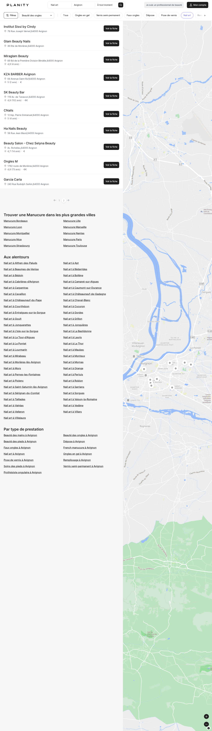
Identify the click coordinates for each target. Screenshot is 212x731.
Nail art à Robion (73, 380)
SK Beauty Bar (14, 92)
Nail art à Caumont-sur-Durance (82, 287)
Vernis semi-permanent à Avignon (83, 466)
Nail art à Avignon (14, 453)
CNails (8, 110)
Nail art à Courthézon (16, 306)
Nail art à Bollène (73, 275)
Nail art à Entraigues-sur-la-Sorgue (24, 312)
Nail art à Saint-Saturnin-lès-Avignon (25, 386)
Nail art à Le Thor (73, 343)
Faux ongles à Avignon (17, 447)
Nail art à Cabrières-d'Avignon (21, 281)
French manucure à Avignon (80, 447)
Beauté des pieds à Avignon (20, 441)
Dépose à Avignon (74, 441)
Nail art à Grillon (72, 318)
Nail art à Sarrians (73, 386)
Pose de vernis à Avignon (19, 460)
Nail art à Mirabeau (15, 355)
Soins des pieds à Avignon (19, 466)
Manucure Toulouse (75, 245)
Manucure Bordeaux (16, 220)
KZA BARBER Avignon (20, 74)
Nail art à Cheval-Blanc (76, 300)
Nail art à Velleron (14, 411)
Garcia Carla (13, 179)
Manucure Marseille (74, 227)
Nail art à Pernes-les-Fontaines (22, 374)
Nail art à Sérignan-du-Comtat (22, 393)
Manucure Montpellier (17, 233)
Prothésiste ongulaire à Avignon (23, 472)
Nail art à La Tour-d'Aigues (19, 337)
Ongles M (11, 161)
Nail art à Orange (73, 368)
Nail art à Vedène (73, 405)
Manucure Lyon (13, 227)
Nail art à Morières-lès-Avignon (22, 362)
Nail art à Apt (71, 263)
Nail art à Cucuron (74, 306)
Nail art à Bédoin (13, 275)
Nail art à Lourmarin (15, 349)
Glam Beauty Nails (17, 41)
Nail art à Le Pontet (15, 343)
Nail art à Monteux (74, 355)
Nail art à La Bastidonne (77, 331)
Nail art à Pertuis (73, 374)
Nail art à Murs (12, 368)
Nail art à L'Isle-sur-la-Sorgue (21, 331)
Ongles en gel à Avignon (77, 453)
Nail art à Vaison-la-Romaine (80, 399)
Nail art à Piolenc (14, 380)
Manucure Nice (13, 239)
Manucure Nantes (73, 233)
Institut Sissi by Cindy (20, 26)
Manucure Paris (72, 239)
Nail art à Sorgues (73, 393)
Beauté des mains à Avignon (20, 435)
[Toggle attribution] (208, 728)
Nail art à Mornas (73, 362)
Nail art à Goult (12, 318)
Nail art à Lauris (72, 337)
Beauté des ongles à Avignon (80, 435)
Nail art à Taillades (14, 399)
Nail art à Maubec (73, 349)
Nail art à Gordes (73, 312)
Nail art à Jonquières (75, 324)
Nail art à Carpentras (16, 287)
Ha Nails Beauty (15, 128)
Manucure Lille (72, 220)
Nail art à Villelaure (15, 417)
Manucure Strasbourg (17, 245)
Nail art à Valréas (14, 405)
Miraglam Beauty (16, 56)
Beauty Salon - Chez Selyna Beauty (29, 143)
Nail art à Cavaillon (15, 293)
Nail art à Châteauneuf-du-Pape (23, 300)
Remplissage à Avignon (77, 460)
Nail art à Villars (72, 411)
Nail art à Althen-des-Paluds (20, 263)
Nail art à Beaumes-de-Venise (21, 269)
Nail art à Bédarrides (75, 269)
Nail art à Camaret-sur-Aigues (81, 281)
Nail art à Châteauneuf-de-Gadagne (84, 293)
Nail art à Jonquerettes (17, 324)
